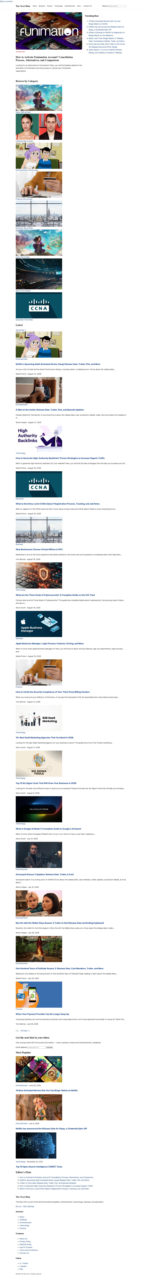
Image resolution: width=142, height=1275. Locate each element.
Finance (50, 6)
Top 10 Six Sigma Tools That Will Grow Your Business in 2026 (46, 783)
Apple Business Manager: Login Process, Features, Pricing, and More (50, 643)
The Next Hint (23, 6)
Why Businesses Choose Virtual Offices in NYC (39, 549)
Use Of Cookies (26, 1247)
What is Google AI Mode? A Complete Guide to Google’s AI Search (48, 829)
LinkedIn (23, 1266)
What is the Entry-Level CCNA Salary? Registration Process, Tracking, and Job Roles (58, 504)
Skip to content (6, 1)
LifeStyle (23, 1220)
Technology (58, 6)
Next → (27, 1031)
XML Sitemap (28, 1206)
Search (105, 6)
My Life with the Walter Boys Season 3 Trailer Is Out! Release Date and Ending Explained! (60, 923)
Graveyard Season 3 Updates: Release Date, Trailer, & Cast (45, 874)
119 (21, 1031)
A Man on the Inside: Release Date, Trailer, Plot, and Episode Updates (50, 410)
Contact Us (88, 6)
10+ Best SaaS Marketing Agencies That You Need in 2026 (44, 737)
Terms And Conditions (29, 1250)
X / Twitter (24, 1263)
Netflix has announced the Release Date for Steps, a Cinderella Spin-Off (51, 1128)
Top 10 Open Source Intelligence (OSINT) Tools (39, 1166)
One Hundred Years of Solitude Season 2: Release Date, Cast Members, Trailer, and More (59, 968)
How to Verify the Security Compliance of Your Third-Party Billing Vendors (53, 692)
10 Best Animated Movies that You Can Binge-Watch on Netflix (47, 1090)
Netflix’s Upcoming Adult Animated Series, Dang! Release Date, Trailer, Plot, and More (58, 364)
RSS (21, 1269)
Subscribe (49, 1047)
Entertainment (70, 6)
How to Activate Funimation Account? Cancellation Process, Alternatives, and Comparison (44, 58)
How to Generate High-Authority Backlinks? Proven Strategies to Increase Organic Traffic (60, 458)
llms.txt (19, 1206)
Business (42, 6)
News (35, 6)
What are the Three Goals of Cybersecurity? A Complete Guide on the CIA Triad (55, 595)
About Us (23, 1239)
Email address (21, 1047)
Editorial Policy (26, 1244)
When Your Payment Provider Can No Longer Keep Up (42, 1014)
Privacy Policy (25, 1241)
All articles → (21, 330)
